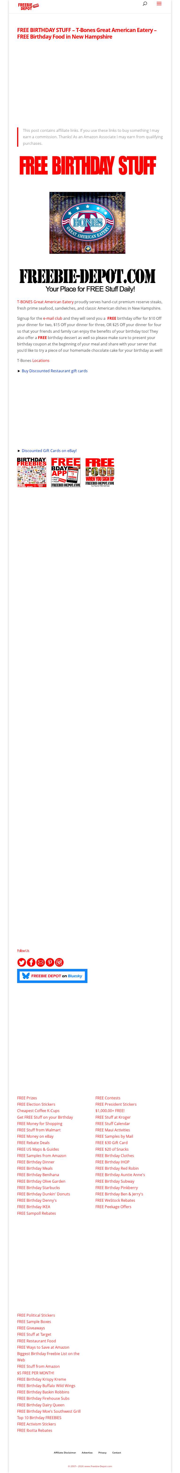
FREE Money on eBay (35, 1136)
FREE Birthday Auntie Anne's (120, 1174)
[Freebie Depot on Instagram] (59, 965)
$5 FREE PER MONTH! (35, 1373)
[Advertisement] (90, 82)
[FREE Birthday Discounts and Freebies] (87, 291)
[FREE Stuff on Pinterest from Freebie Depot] (50, 965)
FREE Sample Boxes (34, 1321)
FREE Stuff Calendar (112, 1123)
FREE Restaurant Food (36, 1341)
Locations (40, 360)
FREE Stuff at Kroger (113, 1117)
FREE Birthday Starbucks (38, 1187)
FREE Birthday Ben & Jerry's (119, 1194)
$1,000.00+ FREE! (109, 1110)
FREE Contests (107, 1098)
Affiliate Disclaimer (65, 1452)
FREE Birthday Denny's (37, 1200)
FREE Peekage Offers (113, 1206)
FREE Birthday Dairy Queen (40, 1405)
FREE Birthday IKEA (33, 1206)
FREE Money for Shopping (39, 1123)
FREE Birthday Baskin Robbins (43, 1392)
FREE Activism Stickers (36, 1424)
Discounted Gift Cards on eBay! (49, 450)
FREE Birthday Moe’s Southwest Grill (49, 1411)
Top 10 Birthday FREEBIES (39, 1417)
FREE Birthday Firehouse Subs (43, 1398)
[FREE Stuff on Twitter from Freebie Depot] (21, 965)
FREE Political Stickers (36, 1315)
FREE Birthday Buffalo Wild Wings (46, 1385)
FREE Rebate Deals (33, 1142)
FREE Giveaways (31, 1328)
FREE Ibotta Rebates (34, 1430)
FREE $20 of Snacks (112, 1149)
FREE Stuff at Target (34, 1334)
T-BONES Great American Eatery (45, 301)
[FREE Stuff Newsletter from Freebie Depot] (40, 965)
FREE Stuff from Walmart (39, 1130)
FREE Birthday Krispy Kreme (41, 1379)
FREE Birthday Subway (114, 1181)
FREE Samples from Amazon (41, 1155)
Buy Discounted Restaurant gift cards (55, 370)
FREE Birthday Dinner (36, 1162)
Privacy (102, 1452)
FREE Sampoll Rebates (36, 1213)
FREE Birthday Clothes (114, 1155)
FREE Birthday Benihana (38, 1174)
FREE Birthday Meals (35, 1168)
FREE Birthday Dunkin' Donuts (43, 1194)
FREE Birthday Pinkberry (116, 1187)
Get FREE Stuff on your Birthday (45, 1117)
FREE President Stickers (116, 1104)
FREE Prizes (27, 1098)
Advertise (87, 1452)
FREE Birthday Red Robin (117, 1168)
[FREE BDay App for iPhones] (65, 483)
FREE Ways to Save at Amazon (43, 1347)
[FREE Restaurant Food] (99, 483)
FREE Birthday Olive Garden (41, 1181)
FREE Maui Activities (112, 1130)
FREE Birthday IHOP (112, 1162)
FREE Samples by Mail (114, 1136)
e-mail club (53, 318)
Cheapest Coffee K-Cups (38, 1110)
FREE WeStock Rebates (115, 1200)
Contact (116, 1452)
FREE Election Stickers (36, 1104)
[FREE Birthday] (31, 483)
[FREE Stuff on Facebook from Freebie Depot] (31, 965)
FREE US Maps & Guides (38, 1149)
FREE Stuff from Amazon (38, 1366)
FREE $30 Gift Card (111, 1142)
